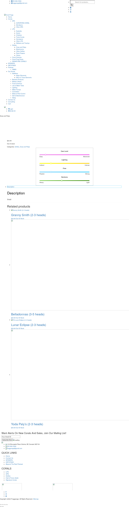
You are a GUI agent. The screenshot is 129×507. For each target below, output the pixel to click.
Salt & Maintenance (18, 96)
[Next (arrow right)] (3, 506)
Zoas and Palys (21, 47)
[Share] (3, 504)
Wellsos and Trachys (22, 43)
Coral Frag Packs (17, 59)
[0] (12, 111)
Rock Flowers (20, 53)
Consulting (11, 102)
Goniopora (19, 39)
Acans (18, 33)
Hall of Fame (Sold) (12, 478)
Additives (15, 73)
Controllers (15, 92)
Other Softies (20, 51)
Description (10, 187)
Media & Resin (16, 81)
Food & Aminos (17, 83)
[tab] (64, 187)
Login (11, 109)
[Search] (71, 5)
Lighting (14, 88)
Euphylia (19, 31)
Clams (18, 55)
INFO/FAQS (12, 65)
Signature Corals (11, 480)
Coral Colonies (17, 57)
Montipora (19, 25)
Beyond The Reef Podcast (14, 464)
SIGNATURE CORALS (19, 61)
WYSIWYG (11, 63)
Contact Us (11, 100)
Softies (14, 45)
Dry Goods (11, 71)
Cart (9, 104)
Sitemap (35, 499)
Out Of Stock (20, 219)
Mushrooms (20, 49)
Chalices (19, 35)
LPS (13, 29)
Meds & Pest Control (18, 94)
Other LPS (19, 41)
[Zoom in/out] (7, 504)
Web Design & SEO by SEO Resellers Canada (14, 502)
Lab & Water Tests (18, 86)
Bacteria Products (17, 79)
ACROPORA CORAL (22, 23)
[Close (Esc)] (1, 504)
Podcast (10, 67)
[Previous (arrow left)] (1, 506)
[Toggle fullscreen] (5, 504)
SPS (13, 21)
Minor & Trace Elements (24, 77)
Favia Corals (20, 37)
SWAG (14, 69)
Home (10, 17)
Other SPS (19, 27)
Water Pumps (16, 90)
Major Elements (21, 75)
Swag (14, 98)
